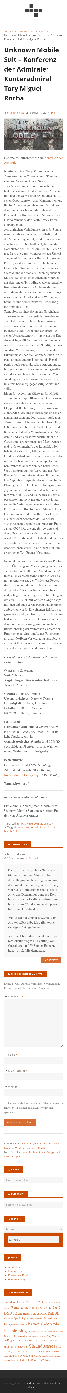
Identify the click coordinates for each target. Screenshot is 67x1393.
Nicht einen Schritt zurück (37, 1336)
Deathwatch (36, 1313)
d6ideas (30, 1383)
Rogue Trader (15, 1340)
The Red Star (43, 1351)
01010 (6, 1302)
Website (12, 1086)
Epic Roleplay (21, 1318)
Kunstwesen (50, 1331)
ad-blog (22, 1302)
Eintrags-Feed (16, 1271)
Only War (51, 1336)
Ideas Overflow (20, 1324)
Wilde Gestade (16, 1360)
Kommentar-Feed (18, 1275)
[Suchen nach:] (33, 1239)
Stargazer (35, 1386)
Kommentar (16, 996)
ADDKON (31, 1302)
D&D (55, 1307)
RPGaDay (53, 1340)
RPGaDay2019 (9, 1347)
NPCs (22, 823)
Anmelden (14, 1267)
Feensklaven (50, 1318)
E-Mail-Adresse (17, 1070)
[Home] (6, 31)
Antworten (52, 959)
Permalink (34, 858)
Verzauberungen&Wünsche (43, 1356)
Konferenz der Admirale (31, 827)
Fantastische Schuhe (36, 1318)
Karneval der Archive (37, 1331)
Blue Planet (40, 1307)
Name (12, 1054)
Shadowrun (21, 1346)
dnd (44, 1313)
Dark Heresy (23, 1313)
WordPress (56, 1383)
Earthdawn (8, 1318)
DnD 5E (53, 1313)
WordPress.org (16, 1279)
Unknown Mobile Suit (40, 823)
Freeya (8, 1324)
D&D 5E (10, 1313)
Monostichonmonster (15, 1336)
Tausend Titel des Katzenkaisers (24, 1352)
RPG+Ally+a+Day (30, 1340)
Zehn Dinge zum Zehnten (38, 1359)
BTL (48, 1307)
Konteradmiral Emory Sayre (22, 775)
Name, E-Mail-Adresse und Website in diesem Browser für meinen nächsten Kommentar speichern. (33, 1107)
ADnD (42, 1302)
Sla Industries (42, 1346)
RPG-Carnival (43, 1340)
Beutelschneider (22, 1307)
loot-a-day (59, 1331)
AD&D (13, 1302)
